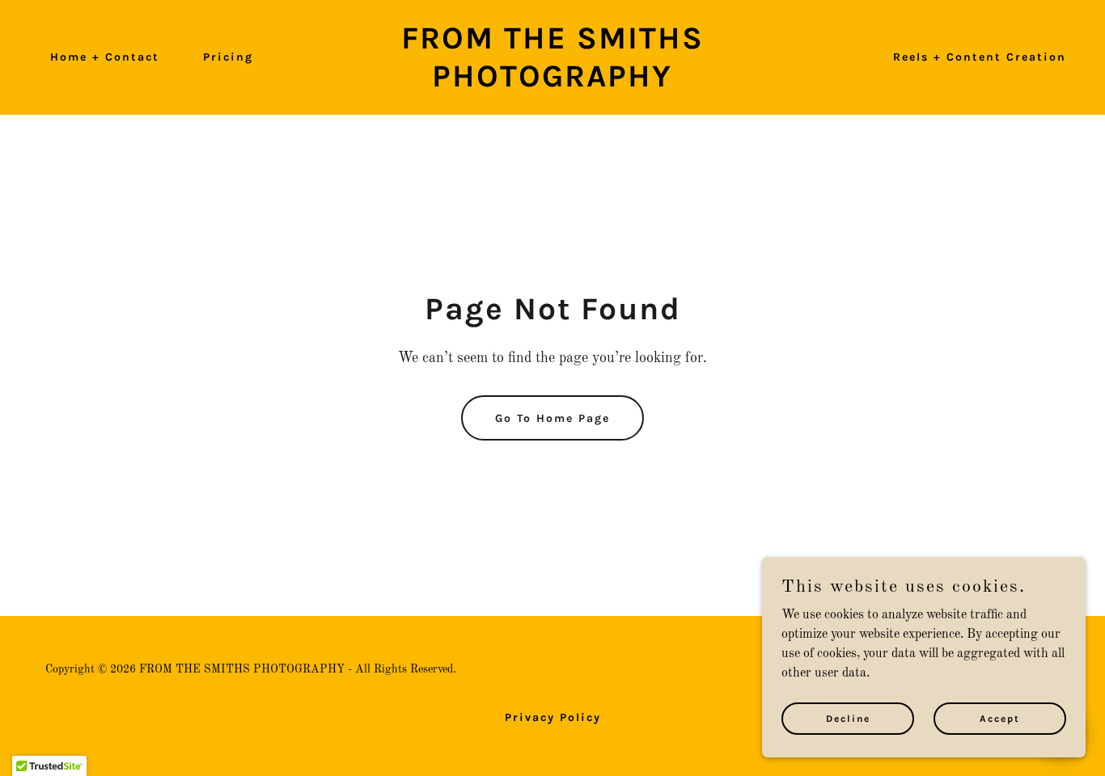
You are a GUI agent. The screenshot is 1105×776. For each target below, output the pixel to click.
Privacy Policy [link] (553, 717)
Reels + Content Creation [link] (979, 57)
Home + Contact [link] (104, 57)
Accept (1000, 717)
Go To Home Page (552, 418)
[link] (552, 83)
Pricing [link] (228, 57)
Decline (848, 717)
